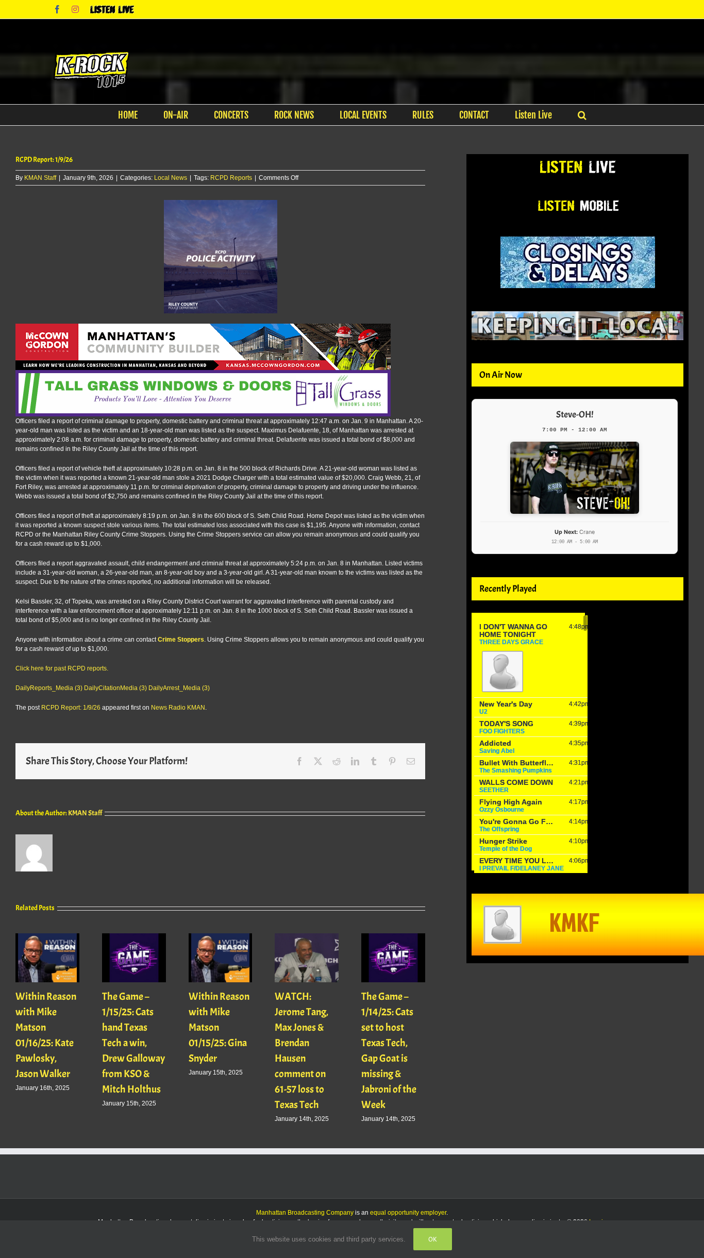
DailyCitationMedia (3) (115, 688)
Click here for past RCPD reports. (61, 668)
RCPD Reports (231, 177)
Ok (432, 1239)
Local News (170, 177)
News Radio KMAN (178, 707)
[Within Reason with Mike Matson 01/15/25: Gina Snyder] (221, 937)
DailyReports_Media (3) (48, 688)
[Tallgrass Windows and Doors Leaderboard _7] (203, 374)
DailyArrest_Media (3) (179, 688)
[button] (582, 115)
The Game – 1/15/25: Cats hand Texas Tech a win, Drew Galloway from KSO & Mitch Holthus (133, 1043)
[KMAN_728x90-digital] (203, 328)
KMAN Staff (40, 177)
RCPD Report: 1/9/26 (70, 707)
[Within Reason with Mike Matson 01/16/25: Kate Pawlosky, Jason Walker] (47, 937)
